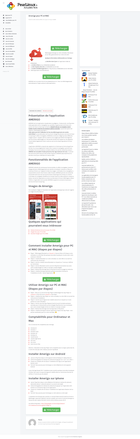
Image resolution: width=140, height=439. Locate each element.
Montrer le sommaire (47, 110)
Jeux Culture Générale (11, 33)
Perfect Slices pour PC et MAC (93, 100)
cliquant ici (52, 253)
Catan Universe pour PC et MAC (92, 79)
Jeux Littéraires (9, 66)
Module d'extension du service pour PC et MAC (43, 230)
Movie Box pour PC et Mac (93, 111)
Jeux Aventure (8, 31)
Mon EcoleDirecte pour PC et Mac (92, 116)
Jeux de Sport (9, 56)
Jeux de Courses (10, 41)
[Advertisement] (11, 98)
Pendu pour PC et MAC (92, 106)
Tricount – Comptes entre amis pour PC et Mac (93, 122)
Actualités (8, 23)
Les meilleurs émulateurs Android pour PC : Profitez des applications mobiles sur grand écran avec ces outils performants (90, 143)
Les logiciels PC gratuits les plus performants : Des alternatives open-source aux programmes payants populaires (89, 206)
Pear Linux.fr (61, 436)
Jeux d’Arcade (9, 36)
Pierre (40, 420)
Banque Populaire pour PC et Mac (92, 74)
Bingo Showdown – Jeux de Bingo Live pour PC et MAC (89, 90)
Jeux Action (8, 28)
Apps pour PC (8, 15)
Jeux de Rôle (9, 49)
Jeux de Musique (9, 44)
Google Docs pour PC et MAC (38, 232)
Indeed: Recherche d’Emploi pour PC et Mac (93, 85)
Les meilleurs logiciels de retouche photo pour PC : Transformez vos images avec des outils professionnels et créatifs (89, 187)
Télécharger (60, 48)
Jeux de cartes (9, 38)
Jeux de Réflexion (9, 46)
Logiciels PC (8, 17)
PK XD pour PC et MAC (92, 95)
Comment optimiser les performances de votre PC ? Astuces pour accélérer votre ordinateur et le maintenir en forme (89, 169)
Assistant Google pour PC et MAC (39, 233)
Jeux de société (10, 54)
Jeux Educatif (8, 61)
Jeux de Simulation (10, 51)
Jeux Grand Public (10, 64)
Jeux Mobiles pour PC (11, 20)
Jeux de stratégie (9, 59)
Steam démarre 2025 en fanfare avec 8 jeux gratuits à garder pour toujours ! (90, 135)
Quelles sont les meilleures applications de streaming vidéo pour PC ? (90, 161)
